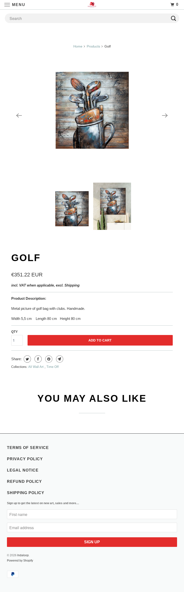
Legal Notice (23, 470)
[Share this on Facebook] (37, 359)
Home (77, 46)
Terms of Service (28, 448)
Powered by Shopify (20, 560)
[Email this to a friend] (59, 359)
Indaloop (23, 555)
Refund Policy (24, 481)
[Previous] (19, 115)
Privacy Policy (25, 459)
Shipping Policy (25, 493)
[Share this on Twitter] (27, 359)
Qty (14, 332)
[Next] (165, 115)
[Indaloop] (92, 4)
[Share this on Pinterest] (48, 359)
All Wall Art (36, 367)
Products (93, 46)
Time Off (52, 367)
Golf (25, 257)
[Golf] (91, 115)
